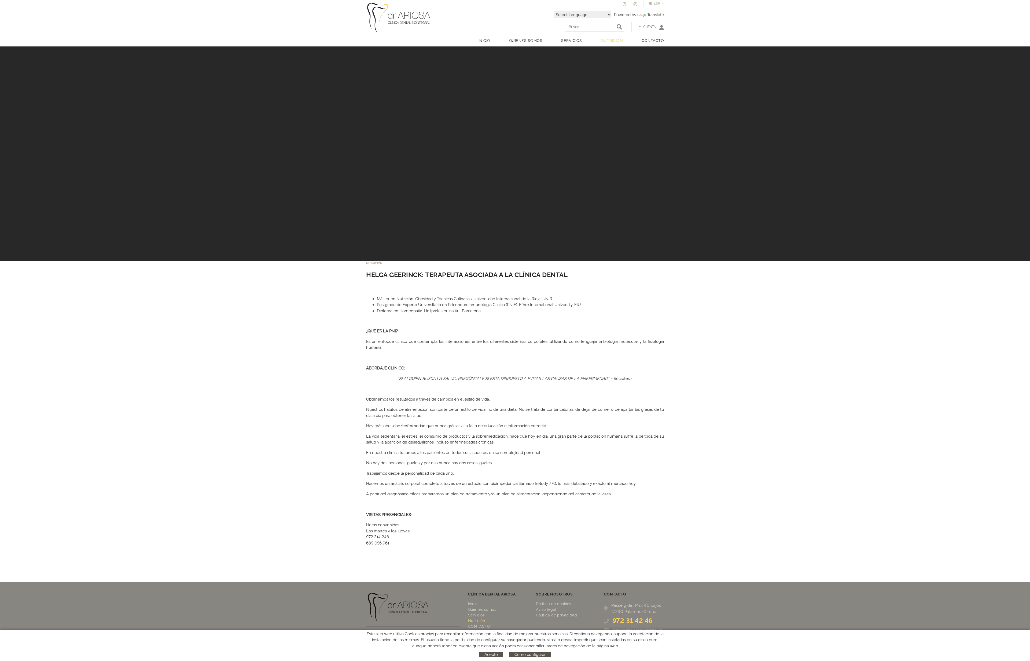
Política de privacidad (556, 615)
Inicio (473, 604)
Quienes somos (482, 609)
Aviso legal (546, 609)
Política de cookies (553, 604)
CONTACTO (479, 626)
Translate (655, 14)
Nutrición (476, 621)
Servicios (476, 615)
